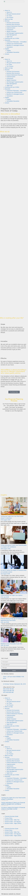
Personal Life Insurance (13, 22)
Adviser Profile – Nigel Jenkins (13, 823)
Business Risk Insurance (13, 24)
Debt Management (12, 35)
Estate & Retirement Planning (14, 26)
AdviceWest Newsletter (13, 52)
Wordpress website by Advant (11, 894)
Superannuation (11, 28)
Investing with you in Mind (12, 38)
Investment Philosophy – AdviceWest (17, 42)
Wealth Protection (11, 31)
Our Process (10, 17)
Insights (7, 48)
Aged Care (9, 36)
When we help (9, 19)
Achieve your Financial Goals (14, 43)
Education (7, 40)
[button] (14, 58)
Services (7, 21)
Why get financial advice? (14, 14)
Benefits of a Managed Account (15, 45)
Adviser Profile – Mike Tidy (12, 820)
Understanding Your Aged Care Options (11, 595)
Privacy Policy (8, 818)
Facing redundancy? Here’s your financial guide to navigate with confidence (13, 803)
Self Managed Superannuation (15, 33)
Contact (7, 54)
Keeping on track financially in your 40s (11, 643)
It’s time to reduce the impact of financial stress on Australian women (13, 808)
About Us (7, 10)
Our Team (9, 15)
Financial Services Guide (11, 816)
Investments (10, 29)
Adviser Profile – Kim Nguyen (13, 821)
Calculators (10, 47)
